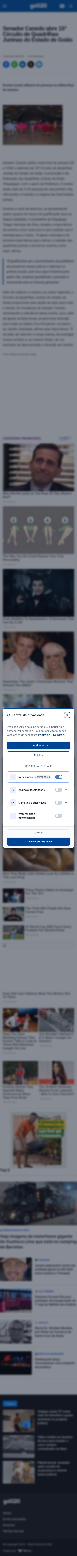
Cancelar (39, 832)
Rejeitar (38, 755)
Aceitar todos (40, 745)
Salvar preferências (40, 841)
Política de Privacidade (51, 734)
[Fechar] (67, 715)
